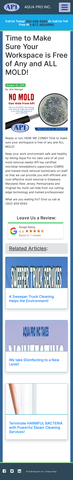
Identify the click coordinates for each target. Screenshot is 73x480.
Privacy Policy (51, 472)
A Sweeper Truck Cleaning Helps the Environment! (31, 298)
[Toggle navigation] (64, 7)
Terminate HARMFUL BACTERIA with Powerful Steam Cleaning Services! (36, 427)
